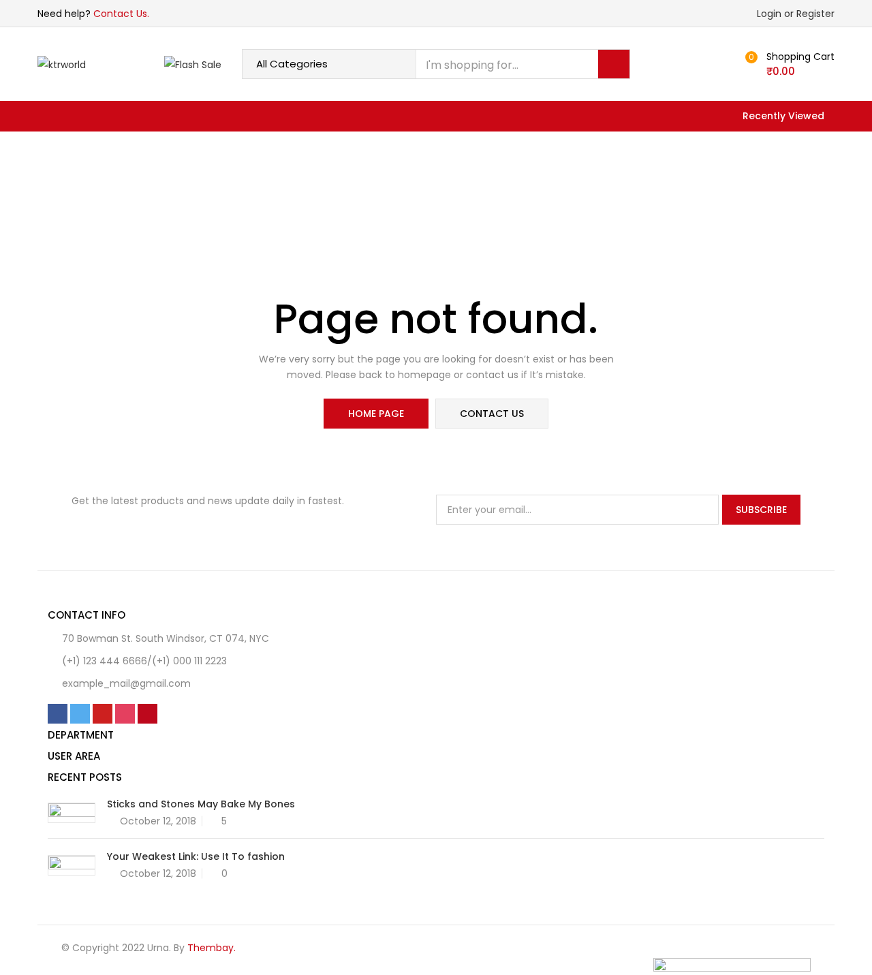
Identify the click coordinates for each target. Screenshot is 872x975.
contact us (492, 413)
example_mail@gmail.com (126, 683)
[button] (788, 64)
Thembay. (211, 948)
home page (376, 413)
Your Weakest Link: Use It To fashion (196, 856)
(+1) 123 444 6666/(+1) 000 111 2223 (144, 661)
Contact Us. (121, 13)
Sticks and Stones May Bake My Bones (201, 804)
